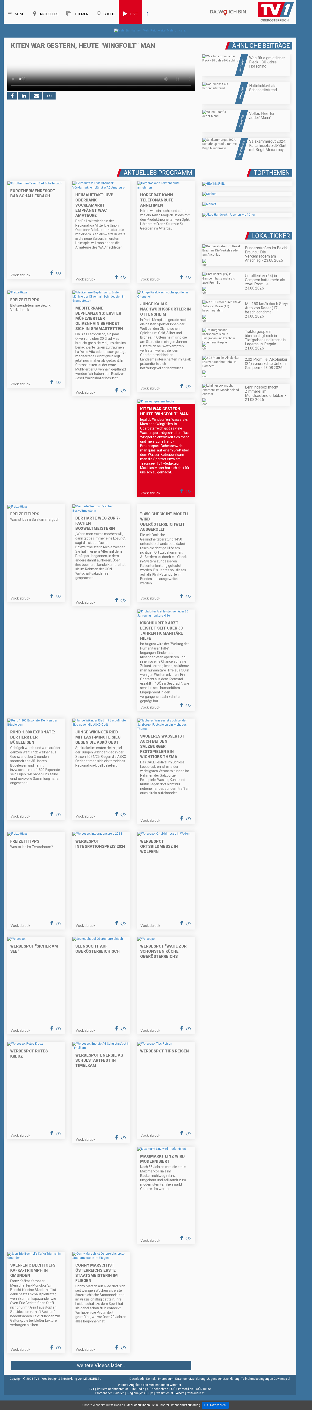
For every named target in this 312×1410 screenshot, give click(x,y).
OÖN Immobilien (182, 1389)
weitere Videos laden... (101, 1365)
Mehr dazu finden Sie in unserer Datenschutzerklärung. (164, 1405)
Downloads (137, 1378)
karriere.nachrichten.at (112, 1389)
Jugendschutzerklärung (223, 1378)
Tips (151, 1393)
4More (180, 1393)
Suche (109, 14)
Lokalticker (271, 236)
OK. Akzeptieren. (215, 1405)
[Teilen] (36, 96)
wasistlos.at (164, 1393)
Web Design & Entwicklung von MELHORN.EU (71, 1378)
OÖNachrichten (157, 1389)
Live (134, 14)
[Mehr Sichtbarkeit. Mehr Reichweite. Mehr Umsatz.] (150, 30)
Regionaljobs (136, 1393)
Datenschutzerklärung (190, 1378)
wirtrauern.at (196, 1393)
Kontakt (151, 1378)
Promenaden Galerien (110, 1393)
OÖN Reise (203, 1389)
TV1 (91, 1389)
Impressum (166, 1378)
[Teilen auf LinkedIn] (23, 96)
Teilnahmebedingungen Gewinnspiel (265, 1378)
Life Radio (137, 1389)
